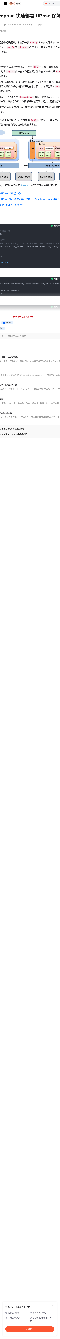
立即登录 (30, 1329)
